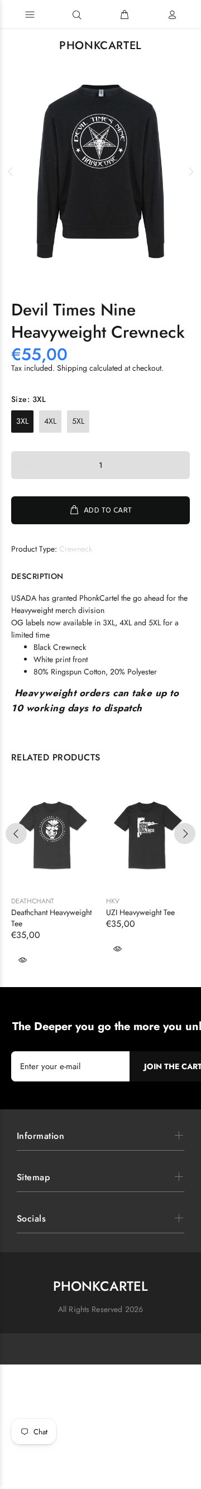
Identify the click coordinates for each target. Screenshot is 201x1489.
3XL (22, 421)
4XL (50, 421)
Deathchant (32, 901)
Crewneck (75, 548)
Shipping (72, 368)
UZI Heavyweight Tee (140, 912)
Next (190, 171)
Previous (10, 171)
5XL (78, 421)
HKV (112, 901)
